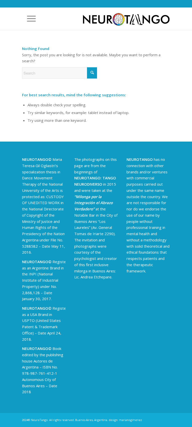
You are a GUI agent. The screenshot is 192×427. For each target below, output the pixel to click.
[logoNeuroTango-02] (126, 18)
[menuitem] (29, 18)
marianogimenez (130, 420)
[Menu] (29, 18)
